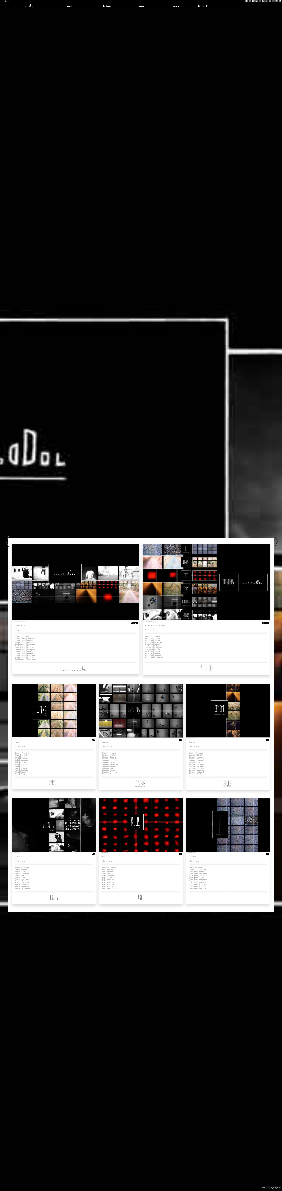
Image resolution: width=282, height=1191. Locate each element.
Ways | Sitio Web (21, 755)
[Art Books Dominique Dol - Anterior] (7, 541)
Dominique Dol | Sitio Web (24, 638)
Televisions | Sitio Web (197, 869)
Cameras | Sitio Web (109, 755)
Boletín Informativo (22, 636)
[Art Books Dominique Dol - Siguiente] (276, 541)
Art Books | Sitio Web (153, 638)
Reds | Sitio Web (108, 869)
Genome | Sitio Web (196, 755)
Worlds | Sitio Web (22, 869)
